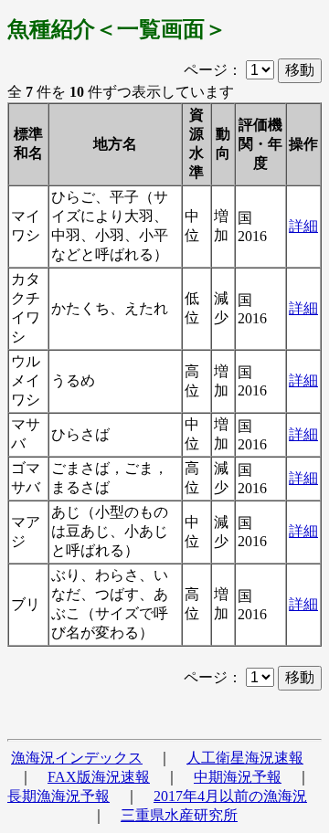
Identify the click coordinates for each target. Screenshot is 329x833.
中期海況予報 (237, 777)
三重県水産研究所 (179, 815)
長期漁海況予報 (58, 796)
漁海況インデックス (77, 757)
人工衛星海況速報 (244, 757)
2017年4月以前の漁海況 (230, 796)
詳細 (303, 226)
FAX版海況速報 (99, 777)
